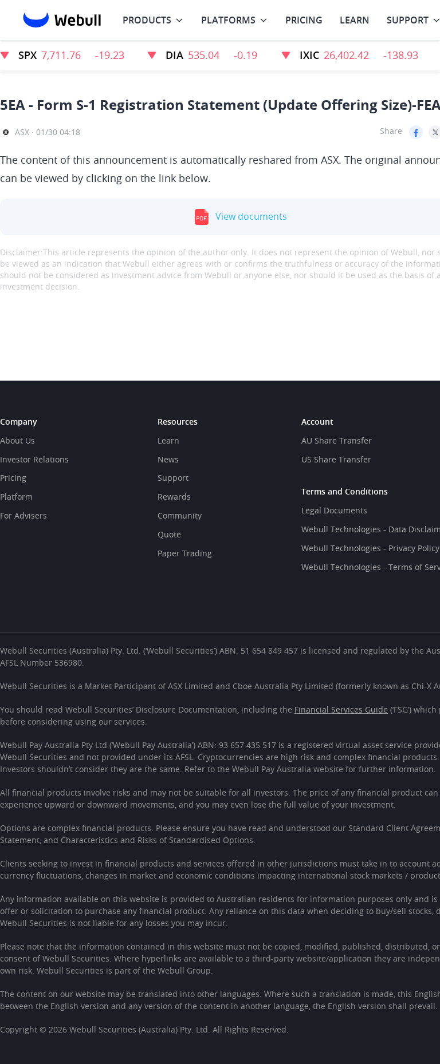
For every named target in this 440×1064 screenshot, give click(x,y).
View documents (251, 216)
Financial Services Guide (341, 709)
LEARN (355, 20)
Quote (169, 534)
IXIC (309, 55)
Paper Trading (185, 553)
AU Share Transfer (336, 440)
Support (173, 477)
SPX (27, 55)
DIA (174, 55)
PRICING (304, 20)
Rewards (174, 496)
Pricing (13, 477)
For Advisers (23, 515)
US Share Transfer (336, 459)
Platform (16, 496)
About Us (17, 440)
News (168, 459)
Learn (168, 440)
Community (180, 515)
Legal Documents (334, 510)
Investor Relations (34, 459)
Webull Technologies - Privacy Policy (370, 548)
